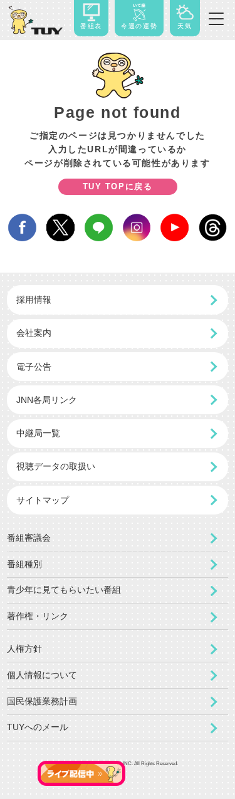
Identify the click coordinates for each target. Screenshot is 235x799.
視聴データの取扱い (55, 466)
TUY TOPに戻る (118, 186)
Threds (213, 228)
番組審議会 (29, 538)
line (99, 228)
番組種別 (24, 564)
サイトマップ (42, 500)
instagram (137, 228)
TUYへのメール (37, 727)
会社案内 (33, 333)
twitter (60, 228)
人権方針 (24, 649)
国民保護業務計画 (42, 701)
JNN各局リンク (46, 400)
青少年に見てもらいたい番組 (64, 590)
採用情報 (33, 300)
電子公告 (33, 367)
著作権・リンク (37, 616)
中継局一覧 (38, 433)
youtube (174, 228)
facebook (22, 228)
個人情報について (42, 675)
